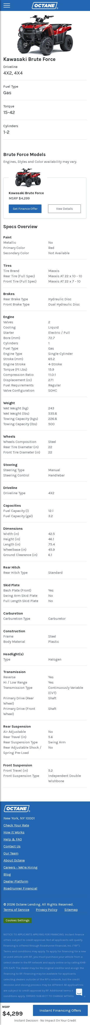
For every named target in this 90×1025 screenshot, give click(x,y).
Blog (7, 874)
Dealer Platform (15, 881)
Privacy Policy (46, 910)
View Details (64, 209)
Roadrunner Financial (20, 888)
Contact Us (12, 846)
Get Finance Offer (25, 209)
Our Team (10, 853)
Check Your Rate (16, 825)
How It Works (13, 832)
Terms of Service (16, 910)
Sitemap (71, 910)
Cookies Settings (17, 920)
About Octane (14, 860)
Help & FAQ (12, 839)
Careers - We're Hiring (20, 867)
